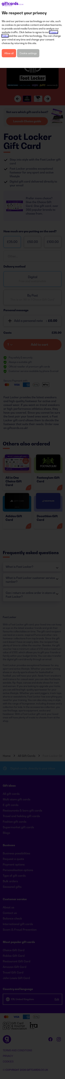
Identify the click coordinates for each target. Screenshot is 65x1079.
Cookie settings (28, 53)
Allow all (9, 53)
